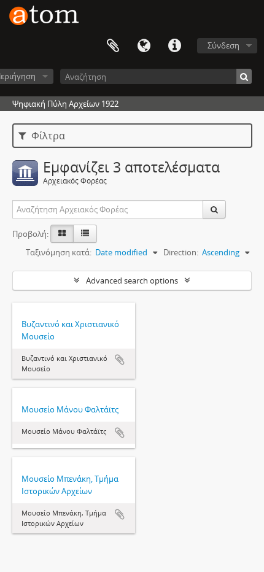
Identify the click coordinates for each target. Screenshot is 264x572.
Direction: (180, 252)
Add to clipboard (120, 360)
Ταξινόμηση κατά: (58, 252)
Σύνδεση (223, 45)
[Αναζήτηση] (244, 76)
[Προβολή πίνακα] (85, 234)
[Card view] (62, 234)
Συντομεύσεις (174, 46)
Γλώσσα (143, 46)
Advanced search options (132, 280)
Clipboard (113, 46)
